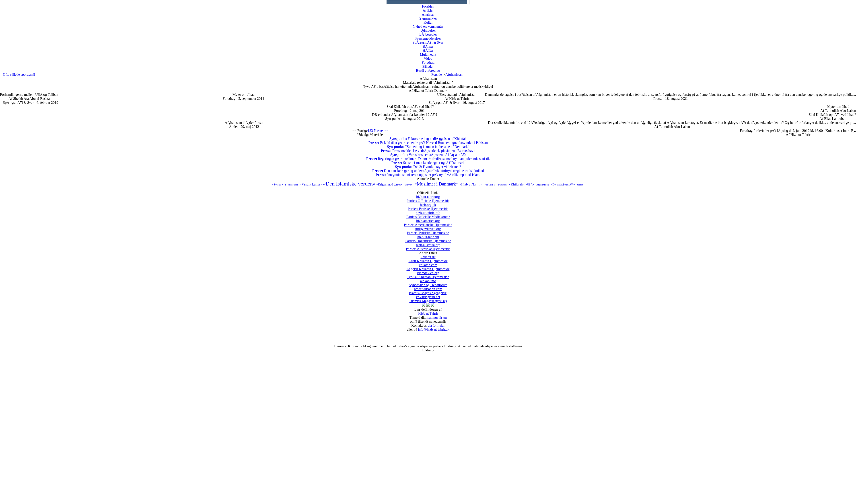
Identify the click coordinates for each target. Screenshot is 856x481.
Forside (436, 74)
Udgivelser (428, 30)
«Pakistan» (502, 184)
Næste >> (381, 130)
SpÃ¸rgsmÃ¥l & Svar (428, 42)
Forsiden (428, 6)
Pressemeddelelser (428, 38)
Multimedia (428, 54)
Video (428, 58)
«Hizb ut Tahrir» (470, 184)
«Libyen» (408, 184)
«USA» (529, 184)
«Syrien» (277, 184)
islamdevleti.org (428, 275)
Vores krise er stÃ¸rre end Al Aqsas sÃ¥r (428, 155)
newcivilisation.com (428, 291)
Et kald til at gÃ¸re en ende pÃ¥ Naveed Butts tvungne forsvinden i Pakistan (428, 143)
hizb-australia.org (428, 247)
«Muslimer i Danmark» (436, 184)
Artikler (428, 10)
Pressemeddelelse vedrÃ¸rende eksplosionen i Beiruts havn (428, 151)
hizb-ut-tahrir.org (428, 199)
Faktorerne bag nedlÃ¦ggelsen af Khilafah (428, 139)
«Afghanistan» (542, 184)
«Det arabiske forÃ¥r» (563, 184)
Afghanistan (454, 74)
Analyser (428, 14)
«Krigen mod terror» (389, 184)
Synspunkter (428, 18)
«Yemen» (580, 184)
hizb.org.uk (428, 207)
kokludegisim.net (428, 299)
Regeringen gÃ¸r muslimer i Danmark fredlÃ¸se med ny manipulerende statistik (428, 159)
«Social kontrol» (291, 184)
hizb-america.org (428, 223)
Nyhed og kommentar (428, 26)
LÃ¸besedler (428, 34)
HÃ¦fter (428, 50)
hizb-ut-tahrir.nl (428, 239)
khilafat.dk (428, 259)
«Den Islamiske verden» (349, 184)
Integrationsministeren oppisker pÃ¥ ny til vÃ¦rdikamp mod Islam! (428, 175)
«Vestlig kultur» (311, 184)
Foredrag (428, 62)
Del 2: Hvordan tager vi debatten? (428, 167)
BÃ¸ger (428, 46)
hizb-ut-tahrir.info (428, 215)
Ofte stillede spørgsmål (19, 74)
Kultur (428, 22)
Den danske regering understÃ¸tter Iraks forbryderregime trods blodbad (428, 171)
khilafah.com (428, 267)
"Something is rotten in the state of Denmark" (428, 147)
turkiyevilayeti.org (428, 231)
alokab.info (428, 283)
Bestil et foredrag (428, 70)
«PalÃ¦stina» (489, 184)
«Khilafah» (517, 184)
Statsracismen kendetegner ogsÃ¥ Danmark (428, 163)
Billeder (428, 66)
